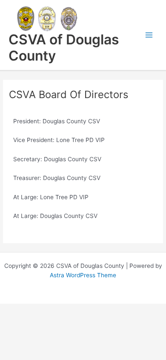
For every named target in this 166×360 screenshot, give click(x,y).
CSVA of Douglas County (64, 47)
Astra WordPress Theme (83, 275)
